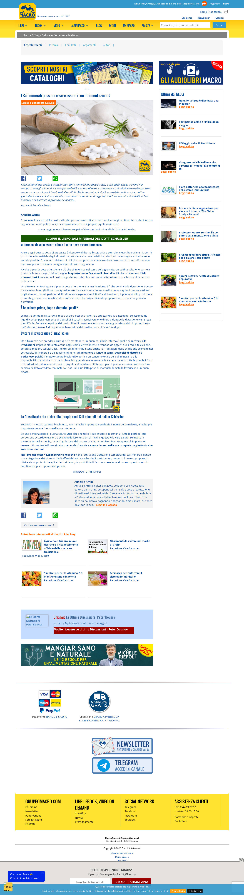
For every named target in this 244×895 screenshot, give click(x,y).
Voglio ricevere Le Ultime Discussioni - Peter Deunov (91, 629)
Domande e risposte (187, 817)
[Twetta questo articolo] (45, 177)
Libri (21, 26)
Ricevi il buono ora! (131, 882)
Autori (106, 45)
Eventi (112, 26)
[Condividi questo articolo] (29, 177)
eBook (39, 26)
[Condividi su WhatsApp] (60, 177)
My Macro (129, 26)
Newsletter (204, 17)
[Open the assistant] (8, 886)
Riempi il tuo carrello (211, 11)
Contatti (219, 17)
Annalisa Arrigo (30, 214)
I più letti (70, 45)
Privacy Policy (178, 890)
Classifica (80, 813)
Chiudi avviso (194, 890)
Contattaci (181, 821)
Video (57, 26)
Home (27, 35)
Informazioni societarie (122, 852)
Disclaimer (122, 860)
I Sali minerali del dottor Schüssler (42, 184)
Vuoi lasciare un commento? (39, 525)
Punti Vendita (33, 815)
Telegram (130, 807)
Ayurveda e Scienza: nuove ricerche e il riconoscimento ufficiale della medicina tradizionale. (61, 546)
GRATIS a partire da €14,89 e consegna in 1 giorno (99, 718)
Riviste (146, 26)
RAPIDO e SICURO (56, 716)
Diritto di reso (122, 856)
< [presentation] (85, 89)
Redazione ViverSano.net (125, 548)
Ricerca (53, 45)
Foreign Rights (34, 819)
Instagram (131, 815)
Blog (99, 26)
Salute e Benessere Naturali (60, 35)
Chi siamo (187, 17)
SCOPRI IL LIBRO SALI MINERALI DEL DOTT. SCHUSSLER (87, 238)
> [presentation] (88, 89)
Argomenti (89, 45)
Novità (79, 817)
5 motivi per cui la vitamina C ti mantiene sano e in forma (63, 574)
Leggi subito (186, 107)
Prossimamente (84, 822)
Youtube (130, 819)
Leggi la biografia (106, 505)
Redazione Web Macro (35, 555)
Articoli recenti (33, 45)
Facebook (130, 811)
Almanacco (78, 26)
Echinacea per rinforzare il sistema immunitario (126, 574)
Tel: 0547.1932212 (185, 807)
